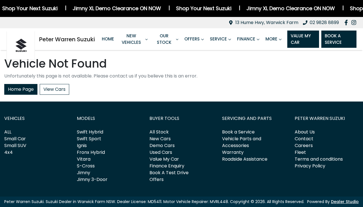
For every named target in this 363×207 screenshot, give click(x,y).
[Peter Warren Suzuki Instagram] (355, 22)
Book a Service (238, 132)
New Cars (160, 138)
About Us (305, 132)
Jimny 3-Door (92, 179)
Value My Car (301, 39)
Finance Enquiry (166, 166)
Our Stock (164, 39)
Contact (304, 138)
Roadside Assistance (244, 159)
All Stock (159, 132)
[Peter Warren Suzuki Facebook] (347, 22)
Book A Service (333, 39)
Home (108, 39)
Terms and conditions (319, 159)
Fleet (300, 152)
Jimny (83, 172)
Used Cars (160, 152)
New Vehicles (131, 39)
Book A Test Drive (169, 172)
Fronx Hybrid (91, 152)
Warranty (233, 152)
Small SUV (15, 145)
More (271, 39)
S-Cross (86, 166)
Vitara (83, 159)
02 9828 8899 (324, 22)
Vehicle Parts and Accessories (241, 142)
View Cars (54, 89)
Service (218, 39)
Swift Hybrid (90, 132)
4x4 (8, 152)
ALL (7, 132)
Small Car (15, 138)
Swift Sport (89, 138)
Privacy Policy (310, 166)
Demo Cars (162, 145)
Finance (246, 39)
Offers (192, 39)
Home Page (21, 89)
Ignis (82, 145)
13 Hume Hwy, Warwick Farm (266, 22)
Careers (304, 145)
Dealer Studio (345, 201)
